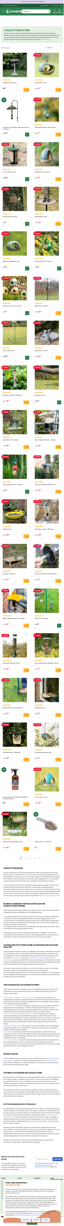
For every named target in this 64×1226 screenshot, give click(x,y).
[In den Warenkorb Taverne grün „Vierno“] (58, 804)
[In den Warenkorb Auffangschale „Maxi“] (58, 224)
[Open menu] (3, 11)
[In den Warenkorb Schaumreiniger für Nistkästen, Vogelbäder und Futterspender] (26, 804)
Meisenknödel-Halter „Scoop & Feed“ (45, 127)
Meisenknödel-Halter (11, 1005)
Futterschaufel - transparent (43, 841)
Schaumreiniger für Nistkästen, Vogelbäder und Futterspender (15, 797)
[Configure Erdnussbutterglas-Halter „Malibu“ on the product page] (27, 492)
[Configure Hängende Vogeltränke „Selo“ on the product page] (27, 268)
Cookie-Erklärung (20, 1215)
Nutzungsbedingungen (41, 1166)
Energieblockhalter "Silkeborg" (11, 752)
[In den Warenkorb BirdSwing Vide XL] (58, 715)
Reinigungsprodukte (48, 1060)
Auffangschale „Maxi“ (41, 216)
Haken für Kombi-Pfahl (41, 618)
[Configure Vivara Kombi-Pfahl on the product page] (27, 358)
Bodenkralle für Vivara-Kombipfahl (13, 707)
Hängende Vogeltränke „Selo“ (11, 261)
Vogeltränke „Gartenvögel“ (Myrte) (13, 841)
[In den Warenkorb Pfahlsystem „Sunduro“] (58, 313)
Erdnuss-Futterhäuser (12, 1013)
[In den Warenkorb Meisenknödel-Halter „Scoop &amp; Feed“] (58, 135)
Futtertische (9, 1032)
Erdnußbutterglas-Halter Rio (43, 752)
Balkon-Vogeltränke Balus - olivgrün (45, 440)
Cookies (35, 1213)
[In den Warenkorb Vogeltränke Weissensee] (26, 90)
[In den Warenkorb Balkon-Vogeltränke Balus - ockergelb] (26, 626)
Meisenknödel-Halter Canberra (44, 261)
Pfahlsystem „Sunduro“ (41, 306)
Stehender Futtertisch (9, 574)
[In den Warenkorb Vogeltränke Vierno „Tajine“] (26, 447)
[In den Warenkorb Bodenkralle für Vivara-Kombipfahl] (26, 715)
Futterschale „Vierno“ (41, 82)
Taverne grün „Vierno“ (41, 797)
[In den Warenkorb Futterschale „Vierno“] (58, 90)
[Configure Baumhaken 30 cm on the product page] (59, 402)
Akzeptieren (26, 1220)
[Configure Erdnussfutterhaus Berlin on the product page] (27, 224)
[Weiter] (44, 858)
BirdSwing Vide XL (40, 707)
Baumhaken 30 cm (40, 395)
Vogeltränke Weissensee (10, 82)
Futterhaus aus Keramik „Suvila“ (12, 306)
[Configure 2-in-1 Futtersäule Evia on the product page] (27, 179)
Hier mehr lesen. (46, 39)
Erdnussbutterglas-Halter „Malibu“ (13, 484)
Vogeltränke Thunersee (41, 350)
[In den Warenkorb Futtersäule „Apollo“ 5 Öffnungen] (26, 402)
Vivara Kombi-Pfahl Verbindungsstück (46, 574)
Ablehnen (46, 1220)
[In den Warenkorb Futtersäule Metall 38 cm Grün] (26, 670)
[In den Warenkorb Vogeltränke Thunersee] (58, 358)
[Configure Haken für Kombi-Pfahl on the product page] (59, 626)
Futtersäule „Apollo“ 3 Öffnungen (44, 529)
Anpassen (36, 1220)
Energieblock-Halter (28, 1013)
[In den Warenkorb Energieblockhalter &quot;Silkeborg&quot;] (26, 760)
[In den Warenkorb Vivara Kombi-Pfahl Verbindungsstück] (58, 581)
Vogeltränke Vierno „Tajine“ (11, 440)
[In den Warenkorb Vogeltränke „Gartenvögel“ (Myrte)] (26, 849)
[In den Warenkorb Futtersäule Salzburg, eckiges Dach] (58, 492)
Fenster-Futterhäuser (12, 1040)
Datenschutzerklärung (35, 1215)
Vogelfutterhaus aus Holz (37, 958)
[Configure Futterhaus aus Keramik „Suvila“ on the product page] (27, 313)
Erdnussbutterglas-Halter (13, 1026)
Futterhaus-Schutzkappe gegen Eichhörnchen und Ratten (16, 128)
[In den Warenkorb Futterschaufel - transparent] (58, 849)
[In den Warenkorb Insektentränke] (26, 536)
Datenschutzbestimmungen (42, 1165)
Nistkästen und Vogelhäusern (48, 895)
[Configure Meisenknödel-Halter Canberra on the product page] (59, 268)
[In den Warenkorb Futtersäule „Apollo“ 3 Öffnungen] (58, 536)
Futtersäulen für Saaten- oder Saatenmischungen (20, 997)
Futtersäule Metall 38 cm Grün (11, 663)
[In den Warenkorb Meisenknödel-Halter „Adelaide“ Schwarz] (58, 670)
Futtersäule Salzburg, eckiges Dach (45, 484)
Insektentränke (7, 529)
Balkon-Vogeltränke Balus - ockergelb (13, 618)
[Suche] (48, 11)
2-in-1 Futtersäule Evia (9, 172)
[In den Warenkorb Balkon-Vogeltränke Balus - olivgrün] (58, 447)
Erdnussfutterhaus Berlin (10, 216)
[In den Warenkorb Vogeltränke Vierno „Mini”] (58, 179)
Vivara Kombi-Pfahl (8, 350)
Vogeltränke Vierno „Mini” (42, 172)
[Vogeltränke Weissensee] (16, 65)
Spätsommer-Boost (27, 1)
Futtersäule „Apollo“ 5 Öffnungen (12, 395)
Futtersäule (15, 958)
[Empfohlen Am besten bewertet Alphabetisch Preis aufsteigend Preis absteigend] (53, 48)
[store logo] (13, 11)
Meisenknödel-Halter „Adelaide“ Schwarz (47, 663)
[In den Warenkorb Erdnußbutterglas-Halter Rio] (58, 760)
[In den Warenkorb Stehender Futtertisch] (26, 581)
